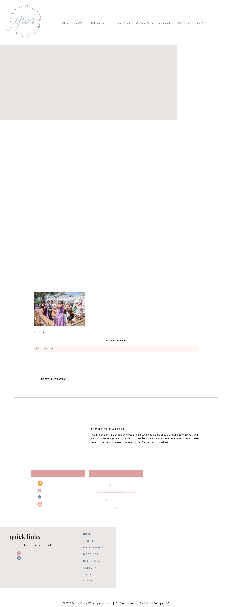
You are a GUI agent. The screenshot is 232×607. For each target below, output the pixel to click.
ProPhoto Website (125, 603)
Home (64, 22)
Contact (184, 22)
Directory (144, 22)
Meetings (123, 22)
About (79, 22)
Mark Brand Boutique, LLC (154, 603)
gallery (165, 22)
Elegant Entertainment (53, 378)
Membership (100, 22)
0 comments (116, 340)
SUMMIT (203, 22)
